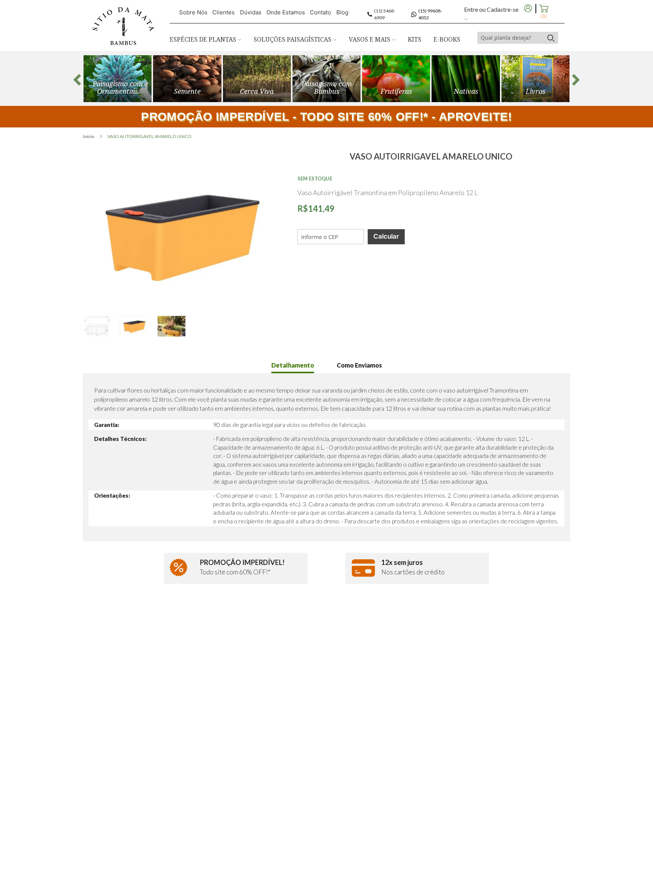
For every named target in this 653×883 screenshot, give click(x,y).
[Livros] (535, 78)
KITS (414, 39)
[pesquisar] (550, 38)
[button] (101, 326)
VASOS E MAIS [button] (370, 39)
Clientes (223, 12)
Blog (342, 12)
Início (89, 136)
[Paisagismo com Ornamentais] (118, 78)
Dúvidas (251, 12)
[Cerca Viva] (257, 78)
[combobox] (510, 38)
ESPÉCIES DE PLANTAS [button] (204, 39)
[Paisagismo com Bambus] (187, 78)
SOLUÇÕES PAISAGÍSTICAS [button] (293, 39)
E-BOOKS (446, 39)
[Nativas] (466, 78)
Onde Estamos (285, 12)
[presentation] (77, 79)
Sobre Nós (193, 12)
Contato (320, 12)
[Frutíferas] (396, 78)
